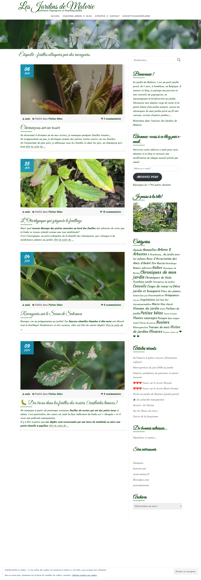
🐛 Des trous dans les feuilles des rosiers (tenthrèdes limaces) (68, 403)
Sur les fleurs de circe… (146, 410)
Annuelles (150, 250)
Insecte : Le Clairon (143, 405)
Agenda (137, 250)
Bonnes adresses (142, 268)
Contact (115, 16)
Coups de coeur (158, 286)
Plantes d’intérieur (170, 314)
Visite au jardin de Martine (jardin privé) (156, 394)
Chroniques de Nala (158, 277)
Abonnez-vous (147, 177)
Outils (162, 309)
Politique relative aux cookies (84, 575)
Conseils (140, 286)
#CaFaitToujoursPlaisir (136, 16)
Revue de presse (148, 323)
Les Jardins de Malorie (56, 7)
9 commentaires (112, 393)
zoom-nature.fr (141, 474)
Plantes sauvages (145, 318)
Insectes (136, 300)
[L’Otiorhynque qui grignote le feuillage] (72, 182)
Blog (89, 16)
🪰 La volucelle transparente (148, 399)
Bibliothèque (171, 263)
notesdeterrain (141, 485)
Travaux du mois (159, 327)
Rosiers (162, 322)
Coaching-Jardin (72, 16)
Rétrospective (140, 327)
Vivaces (155, 331)
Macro (156, 304)
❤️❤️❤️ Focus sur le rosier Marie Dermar (155, 388)
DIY (170, 287)
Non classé (166, 304)
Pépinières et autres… (145, 437)
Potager (162, 318)
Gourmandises (156, 295)
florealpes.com (141, 479)
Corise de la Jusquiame (145, 416)
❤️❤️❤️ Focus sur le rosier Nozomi (152, 382)
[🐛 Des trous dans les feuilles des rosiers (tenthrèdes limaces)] (72, 364)
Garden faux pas (140, 295)
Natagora (138, 462)
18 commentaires (112, 211)
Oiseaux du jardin (146, 308)
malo (28, 118)
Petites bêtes (56, 118)
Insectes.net (139, 468)
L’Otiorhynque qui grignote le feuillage (51, 220)
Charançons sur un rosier (40, 127)
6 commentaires (112, 304)
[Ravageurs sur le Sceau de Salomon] (72, 275)
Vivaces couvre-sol (170, 332)
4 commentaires (112, 118)
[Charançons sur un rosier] (71, 88)
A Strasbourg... (155, 254)
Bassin (161, 263)
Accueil (55, 16)
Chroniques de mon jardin (154, 274)
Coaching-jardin (142, 281)
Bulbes (157, 268)
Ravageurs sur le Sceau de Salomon (51, 314)
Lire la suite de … (35, 146)
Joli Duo (160, 299)
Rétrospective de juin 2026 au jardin (153, 367)
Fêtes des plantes (171, 291)
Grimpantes (172, 295)
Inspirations (147, 299)
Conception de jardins (164, 282)
